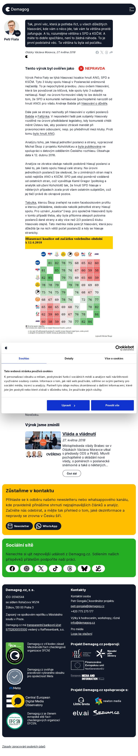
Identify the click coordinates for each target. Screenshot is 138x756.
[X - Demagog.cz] (40, 568)
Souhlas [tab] (24, 358)
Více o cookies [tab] (114, 358)
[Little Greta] (81, 701)
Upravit (66, 405)
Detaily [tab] (69, 358)
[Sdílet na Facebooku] (97, 52)
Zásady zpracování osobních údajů (23, 746)
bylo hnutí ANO (43, 133)
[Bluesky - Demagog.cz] (84, 568)
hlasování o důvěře (94, 103)
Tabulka (30, 202)
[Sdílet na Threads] (106, 52)
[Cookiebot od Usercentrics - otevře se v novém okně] (118, 348)
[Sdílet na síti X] (102, 52)
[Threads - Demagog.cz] (69, 568)
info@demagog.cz (83, 622)
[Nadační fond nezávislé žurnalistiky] (81, 653)
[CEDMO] (28, 701)
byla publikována (89, 146)
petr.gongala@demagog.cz (87, 606)
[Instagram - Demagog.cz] (26, 568)
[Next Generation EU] (87, 665)
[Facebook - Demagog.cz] (12, 568)
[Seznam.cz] (106, 713)
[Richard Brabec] (39, 454)
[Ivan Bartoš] (34, 454)
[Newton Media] (108, 701)
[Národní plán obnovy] (106, 653)
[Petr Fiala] (28, 454)
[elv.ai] (80, 713)
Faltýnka (43, 116)
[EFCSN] (15, 720)
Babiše (29, 116)
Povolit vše (112, 405)
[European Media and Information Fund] (87, 677)
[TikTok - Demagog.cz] (55, 568)
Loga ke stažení (81, 634)
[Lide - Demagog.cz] (98, 568)
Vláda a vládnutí (79, 433)
